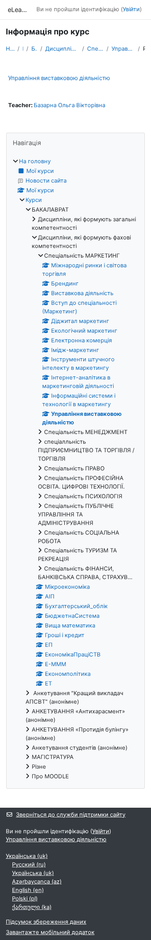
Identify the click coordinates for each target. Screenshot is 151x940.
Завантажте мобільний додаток (50, 932)
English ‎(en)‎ (28, 890)
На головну (10, 48)
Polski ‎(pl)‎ (25, 898)
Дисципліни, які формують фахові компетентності (62, 48)
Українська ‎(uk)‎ (27, 856)
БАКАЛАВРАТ (34, 48)
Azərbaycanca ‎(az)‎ (37, 881)
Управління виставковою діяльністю (123, 48)
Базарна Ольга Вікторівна (69, 105)
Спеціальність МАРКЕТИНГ (95, 48)
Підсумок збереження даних (46, 921)
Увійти (131, 9)
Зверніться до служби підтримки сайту (70, 814)
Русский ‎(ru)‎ (29, 864)
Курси (34, 200)
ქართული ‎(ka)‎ (31, 907)
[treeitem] (75, 469)
